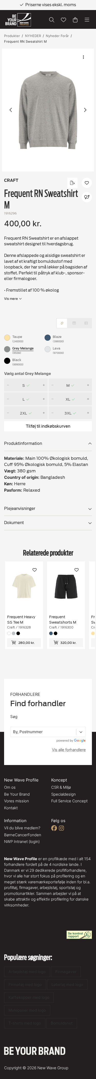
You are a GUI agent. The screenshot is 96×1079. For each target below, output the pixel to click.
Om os (10, 787)
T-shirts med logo (24, 1023)
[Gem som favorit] (63, 20)
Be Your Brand (17, 794)
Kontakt (11, 807)
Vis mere (11, 298)
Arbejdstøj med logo (27, 971)
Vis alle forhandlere (69, 749)
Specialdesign (63, 794)
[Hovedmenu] (87, 20)
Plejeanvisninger (19, 508)
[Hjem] (18, 20)
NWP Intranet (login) (22, 841)
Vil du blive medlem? (22, 827)
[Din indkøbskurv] (75, 20)
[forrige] (11, 110)
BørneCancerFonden (22, 834)
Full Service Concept (69, 800)
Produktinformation (23, 443)
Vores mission (16, 800)
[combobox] (13, 732)
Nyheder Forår (57, 36)
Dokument (14, 522)
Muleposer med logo (27, 1010)
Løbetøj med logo (67, 984)
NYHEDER (33, 36)
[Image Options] (83, 57)
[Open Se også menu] (87, 197)
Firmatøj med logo (25, 984)
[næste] (85, 110)
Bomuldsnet (62, 1023)
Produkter (12, 36)
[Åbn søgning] (52, 20)
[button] (48, 110)
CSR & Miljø (61, 787)
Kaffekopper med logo (28, 997)
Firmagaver (66, 971)
